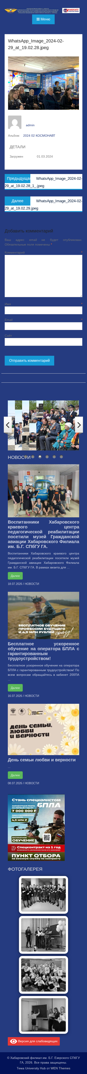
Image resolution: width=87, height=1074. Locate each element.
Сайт (8, 335)
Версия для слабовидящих (37, 1041)
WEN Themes (60, 1068)
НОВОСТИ (32, 584)
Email (43, 320)
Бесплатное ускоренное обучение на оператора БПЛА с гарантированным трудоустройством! (43, 651)
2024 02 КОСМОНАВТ (39, 135)
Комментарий (43, 252)
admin (30, 125)
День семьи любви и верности (42, 759)
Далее (15, 576)
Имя (43, 304)
